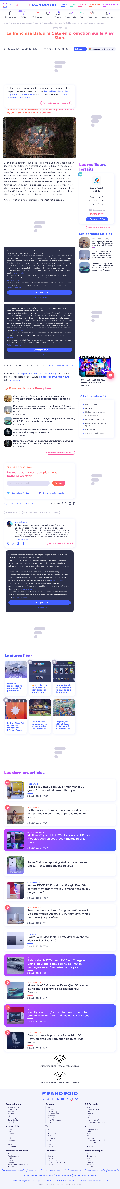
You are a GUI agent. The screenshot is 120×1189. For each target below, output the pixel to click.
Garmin (11, 1160)
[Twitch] (67, 1099)
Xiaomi (11, 1122)
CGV (105, 1180)
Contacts (49, 1180)
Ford (10, 1136)
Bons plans (94, 5)
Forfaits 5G (89, 408)
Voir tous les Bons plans (59, 452)
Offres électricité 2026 (94, 433)
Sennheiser (91, 1142)
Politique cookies (14, 288)
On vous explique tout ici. (59, 365)
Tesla (10, 1144)
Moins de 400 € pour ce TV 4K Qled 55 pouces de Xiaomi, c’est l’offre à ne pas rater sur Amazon (44, 420)
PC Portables (92, 1104)
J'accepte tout (41, 602)
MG (9, 1138)
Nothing (90, 1138)
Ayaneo (50, 1109)
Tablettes (50, 1150)
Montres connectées (17, 1150)
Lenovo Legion (53, 1112)
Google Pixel (13, 1109)
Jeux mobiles (47, 23)
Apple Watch (13, 1156)
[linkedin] (18, 543)
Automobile (12, 1126)
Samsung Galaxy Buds (96, 1140)
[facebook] (23, 543)
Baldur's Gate (32, 512)
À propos (37, 1180)
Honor (89, 1116)
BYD (10, 1132)
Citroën (11, 1134)
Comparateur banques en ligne (39, 1175)
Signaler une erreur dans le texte (19, 503)
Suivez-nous (80, 49)
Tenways (90, 1164)
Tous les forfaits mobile (99, 227)
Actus (64, 5)
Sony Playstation (54, 1120)
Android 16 (112, 1171)
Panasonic (51, 1134)
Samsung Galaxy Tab (56, 1162)
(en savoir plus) (19, 273)
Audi (10, 1130)
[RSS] (58, 1099)
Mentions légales (21, 1180)
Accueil (7, 23)
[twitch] (13, 543)
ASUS (49, 1107)
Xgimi (49, 1144)
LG (48, 1132)
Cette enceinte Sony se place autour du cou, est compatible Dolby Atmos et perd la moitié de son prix (42, 397)
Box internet (90, 429)
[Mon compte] (22, 4)
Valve (49, 1122)
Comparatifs (33, 882)
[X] (43, 1099)
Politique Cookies (65, 1180)
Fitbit (10, 1158)
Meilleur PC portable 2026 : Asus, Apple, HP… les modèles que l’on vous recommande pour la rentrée (58, 839)
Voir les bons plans (55, 103)
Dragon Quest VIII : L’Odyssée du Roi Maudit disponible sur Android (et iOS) (63, 725)
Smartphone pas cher (94, 419)
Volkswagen (13, 1146)
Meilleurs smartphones (95, 412)
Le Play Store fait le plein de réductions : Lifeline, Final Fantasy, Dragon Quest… (15, 726)
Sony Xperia (13, 1120)
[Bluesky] (76, 1099)
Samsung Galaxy (15, 1118)
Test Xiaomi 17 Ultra (94, 1171)
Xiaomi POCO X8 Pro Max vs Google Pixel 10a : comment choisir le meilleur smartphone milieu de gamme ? (58, 889)
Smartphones (13, 1104)
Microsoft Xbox (53, 1114)
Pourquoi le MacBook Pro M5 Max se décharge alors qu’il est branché (58, 938)
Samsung (51, 1138)
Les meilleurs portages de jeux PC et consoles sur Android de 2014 (40, 725)
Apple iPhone (13, 1107)
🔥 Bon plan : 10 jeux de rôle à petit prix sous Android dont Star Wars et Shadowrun (39, 688)
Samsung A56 (91, 405)
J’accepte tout (41, 292)
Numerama (14, 380)
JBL (88, 1136)
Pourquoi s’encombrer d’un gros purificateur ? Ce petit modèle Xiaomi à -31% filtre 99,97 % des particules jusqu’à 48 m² (44, 409)
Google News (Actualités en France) (37, 373)
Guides (82, 5)
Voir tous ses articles (59, 543)
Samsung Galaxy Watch (18, 1164)
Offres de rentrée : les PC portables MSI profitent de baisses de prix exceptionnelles (15, 687)
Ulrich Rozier (21, 522)
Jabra (89, 1134)
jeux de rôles (52, 512)
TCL (49, 1142)
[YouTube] (62, 1099)
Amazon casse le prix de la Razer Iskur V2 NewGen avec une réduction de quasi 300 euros (43, 431)
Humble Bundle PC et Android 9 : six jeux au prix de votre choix (64, 688)
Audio (88, 1126)
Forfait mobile (110, 5)
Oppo (10, 1116)
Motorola (11, 1114)
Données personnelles (89, 1180)
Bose (89, 1132)
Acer (89, 1107)
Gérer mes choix (39, 297)
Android (16, 23)
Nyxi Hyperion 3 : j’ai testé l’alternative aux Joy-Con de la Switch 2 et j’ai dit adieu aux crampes (58, 1014)
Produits (32, 784)
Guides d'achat (34, 832)
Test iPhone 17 (75, 1171)
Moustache (91, 1160)
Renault (11, 1142)
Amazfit (11, 1154)
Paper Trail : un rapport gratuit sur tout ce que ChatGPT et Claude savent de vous (57, 864)
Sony (49, 1140)
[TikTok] (72, 1099)
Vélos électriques (94, 1150)
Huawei (11, 1112)
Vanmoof (90, 1166)
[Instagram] (48, 1099)
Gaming (49, 1104)
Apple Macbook (93, 1109)
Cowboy (90, 1154)
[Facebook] (53, 1099)
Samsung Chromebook (96, 1122)
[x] (8, 543)
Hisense (50, 1130)
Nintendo (51, 1116)
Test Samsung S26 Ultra (84, 1175)
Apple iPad (51, 1154)
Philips (50, 1136)
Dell (88, 1112)
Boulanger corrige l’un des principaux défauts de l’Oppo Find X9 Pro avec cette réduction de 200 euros (43, 442)
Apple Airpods (92, 1130)
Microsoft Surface (94, 1120)
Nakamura (91, 1162)
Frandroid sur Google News (54, 377)
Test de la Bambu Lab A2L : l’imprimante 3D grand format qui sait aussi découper (56, 788)
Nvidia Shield (52, 1118)
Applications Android (31, 23)
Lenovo (90, 1114)
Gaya (89, 1158)
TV (46, 1126)
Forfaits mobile (91, 416)
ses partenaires (13, 280)
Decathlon (91, 1156)
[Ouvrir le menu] (5, 5)
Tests (73, 5)
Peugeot (11, 1140)
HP (88, 1118)
